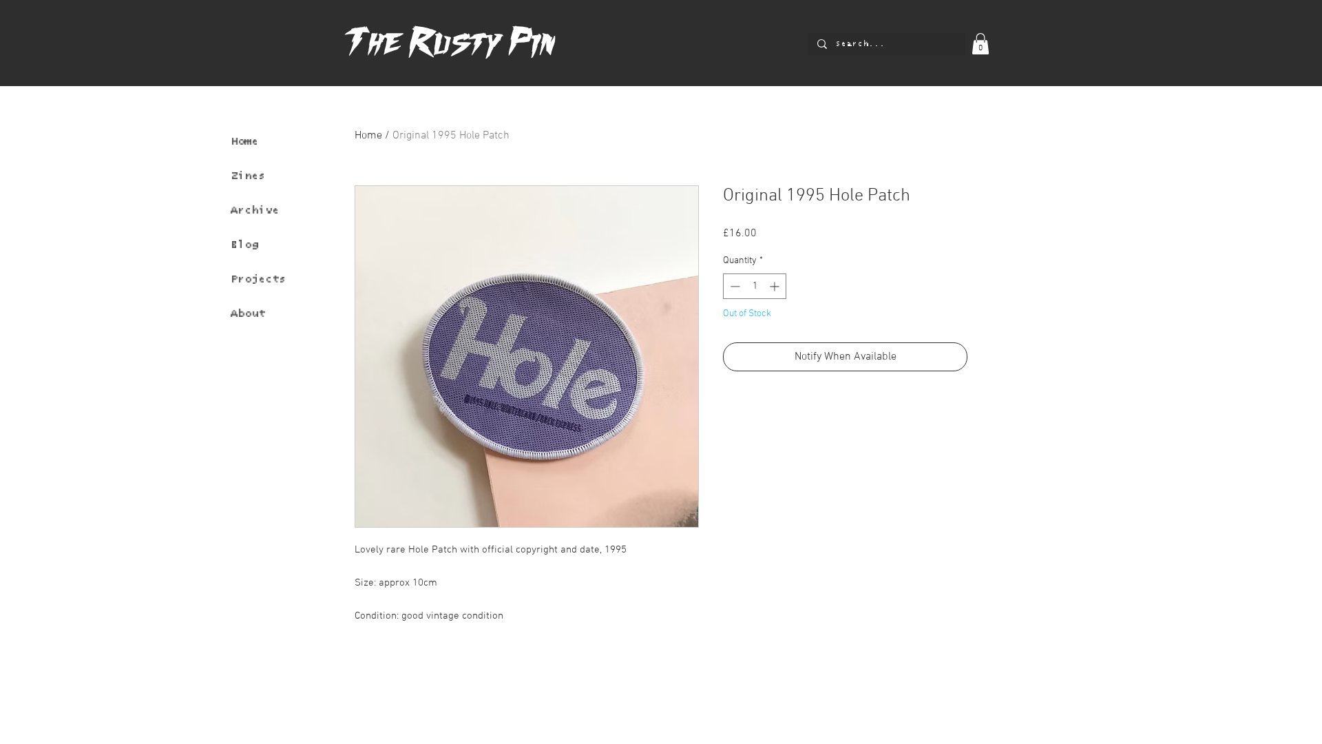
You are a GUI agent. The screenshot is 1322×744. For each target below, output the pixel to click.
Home (244, 141)
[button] (980, 43)
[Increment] (775, 286)
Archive (255, 210)
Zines (248, 175)
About (248, 313)
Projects (258, 279)
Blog (244, 244)
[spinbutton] (754, 286)
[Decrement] (733, 286)
